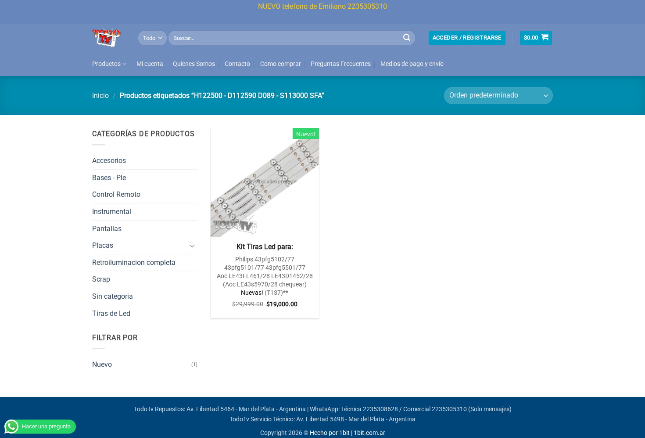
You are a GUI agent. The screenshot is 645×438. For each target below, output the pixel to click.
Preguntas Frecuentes (341, 64)
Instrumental (111, 211)
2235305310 (449, 409)
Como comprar (280, 64)
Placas (102, 245)
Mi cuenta (149, 64)
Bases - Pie (109, 178)
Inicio (100, 95)
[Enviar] (406, 37)
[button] (467, 38)
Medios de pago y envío (412, 64)
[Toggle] (192, 245)
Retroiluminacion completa (134, 262)
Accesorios (109, 160)
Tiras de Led (111, 313)
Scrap (101, 279)
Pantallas (107, 228)
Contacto (237, 64)
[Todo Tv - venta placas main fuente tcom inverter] (108, 38)
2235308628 (380, 409)
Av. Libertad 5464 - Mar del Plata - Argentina (246, 409)
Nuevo (102, 364)
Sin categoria (112, 296)
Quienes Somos (194, 64)
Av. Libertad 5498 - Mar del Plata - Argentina (356, 419)
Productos (106, 64)
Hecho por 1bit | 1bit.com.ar (347, 433)
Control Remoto (116, 194)
